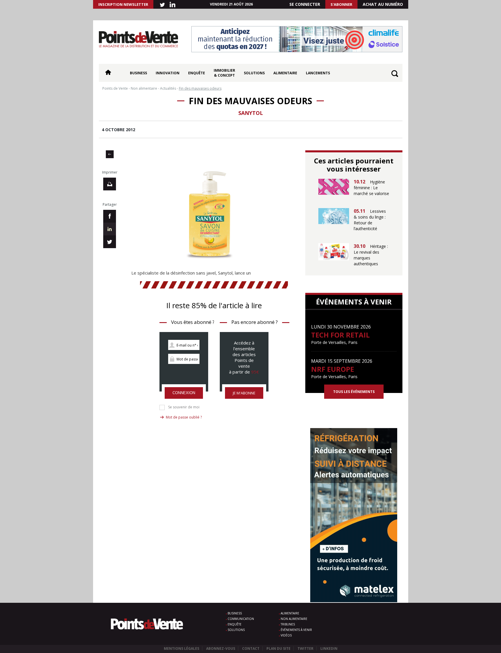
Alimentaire (285, 73)
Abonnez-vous (220, 648)
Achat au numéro (383, 4)
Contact (250, 648)
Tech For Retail (340, 335)
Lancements (318, 73)
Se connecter (304, 4)
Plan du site (278, 648)
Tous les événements (354, 391)
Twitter (305, 648)
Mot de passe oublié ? (184, 417)
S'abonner (341, 4)
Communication (241, 619)
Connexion (184, 393)
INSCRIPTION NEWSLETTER (123, 4)
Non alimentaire (294, 619)
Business (138, 73)
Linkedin (328, 648)
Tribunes (288, 624)
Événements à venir (296, 630)
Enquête (196, 73)
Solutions (254, 73)
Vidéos (286, 635)
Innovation (167, 73)
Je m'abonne (244, 393)
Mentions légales (181, 648)
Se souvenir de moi (183, 407)
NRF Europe (332, 369)
